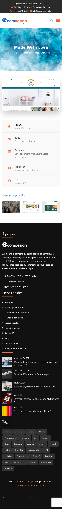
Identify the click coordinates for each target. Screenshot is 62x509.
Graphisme (18, 444)
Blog (7, 338)
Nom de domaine (33, 450)
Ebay (35, 438)
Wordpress (8, 468)
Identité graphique (13, 328)
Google (7, 444)
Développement (10, 438)
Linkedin (42, 444)
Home (16, 52)
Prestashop (8, 456)
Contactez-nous (12, 343)
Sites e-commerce (15, 317)
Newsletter (19, 450)
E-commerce (24, 438)
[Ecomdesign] (14, 20)
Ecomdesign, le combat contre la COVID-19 (34, 386)
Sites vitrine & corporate (18, 312)
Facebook (45, 438)
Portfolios (27, 52)
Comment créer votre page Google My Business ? (36, 400)
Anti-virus (19, 432)
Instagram (30, 444)
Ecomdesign (27, 481)
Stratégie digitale (12, 322)
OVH (46, 450)
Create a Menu (33, 497)
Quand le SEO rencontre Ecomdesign (31, 374)
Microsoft (53, 444)
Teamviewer (49, 456)
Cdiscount (31, 432)
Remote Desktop (22, 456)
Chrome (42, 432)
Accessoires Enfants (25, 141)
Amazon (7, 432)
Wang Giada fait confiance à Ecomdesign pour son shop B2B (35, 364)
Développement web (25, 154)
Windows (33, 462)
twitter (7, 462)
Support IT (9, 333)
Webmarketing (19, 462)
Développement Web (14, 307)
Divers (39, 154)
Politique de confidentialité (31, 485)
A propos (9, 302)
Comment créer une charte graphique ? (32, 411)
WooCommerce (46, 462)
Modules (7, 450)
